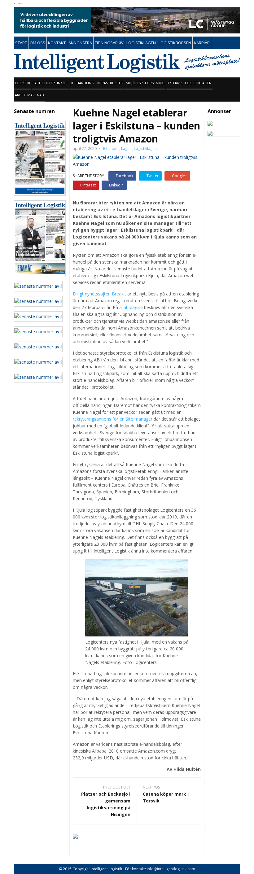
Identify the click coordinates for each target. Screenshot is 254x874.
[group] (137, 223)
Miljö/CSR (134, 83)
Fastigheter (44, 83)
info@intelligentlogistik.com (171, 869)
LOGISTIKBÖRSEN (175, 43)
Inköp (62, 83)
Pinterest (88, 185)
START (21, 43)
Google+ (179, 175)
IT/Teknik (175, 83)
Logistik (22, 83)
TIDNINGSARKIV (109, 43)
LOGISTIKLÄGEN (141, 43)
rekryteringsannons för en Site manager (112, 419)
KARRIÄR (202, 43)
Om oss (37, 43)
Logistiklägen (198, 83)
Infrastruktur (110, 83)
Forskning (154, 83)
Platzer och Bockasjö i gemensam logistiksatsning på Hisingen (105, 804)
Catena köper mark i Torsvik (166, 797)
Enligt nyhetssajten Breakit (99, 294)
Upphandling (82, 83)
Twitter (153, 175)
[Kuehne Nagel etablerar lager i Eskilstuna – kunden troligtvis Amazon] (137, 160)
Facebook (124, 175)
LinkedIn (116, 185)
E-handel (110, 148)
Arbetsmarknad (29, 95)
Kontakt (57, 43)
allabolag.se (131, 307)
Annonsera (80, 43)
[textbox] (137, 223)
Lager (126, 148)
